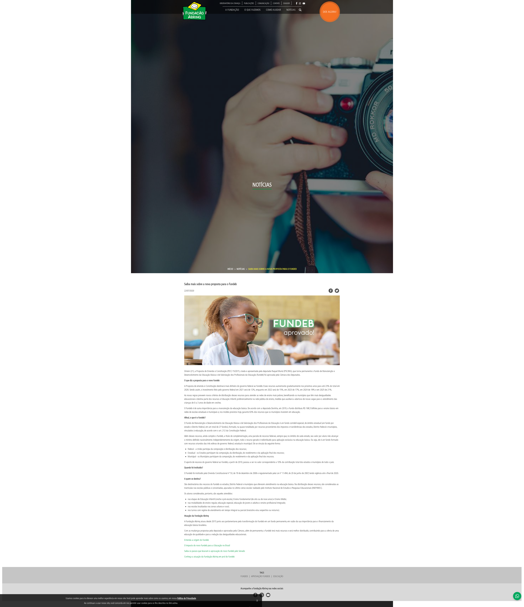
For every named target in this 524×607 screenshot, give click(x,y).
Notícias (290, 9)
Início (230, 268)
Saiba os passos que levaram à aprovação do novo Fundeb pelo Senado (214, 550)
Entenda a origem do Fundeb (196, 539)
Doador (286, 3)
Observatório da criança (230, 3)
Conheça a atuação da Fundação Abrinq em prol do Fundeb (209, 556)
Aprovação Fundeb (260, 576)
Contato (276, 3)
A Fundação (232, 9)
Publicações (249, 3)
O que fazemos (252, 9)
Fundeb (244, 576)
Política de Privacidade (186, 598)
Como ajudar (273, 9)
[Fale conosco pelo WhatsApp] (517, 596)
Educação (278, 576)
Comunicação (263, 3)
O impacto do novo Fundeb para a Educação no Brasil (207, 545)
